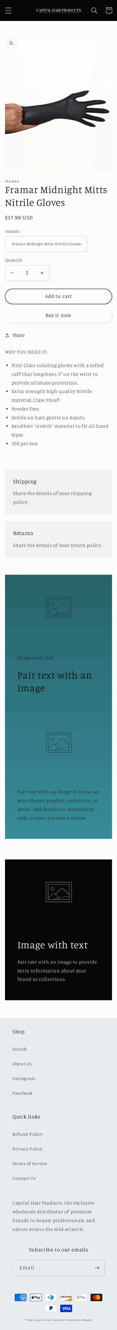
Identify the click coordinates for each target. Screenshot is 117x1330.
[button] (8, 10)
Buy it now (58, 315)
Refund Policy (27, 1134)
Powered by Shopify (79, 1320)
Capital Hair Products (49, 1320)
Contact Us (24, 1178)
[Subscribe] (97, 1267)
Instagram (23, 1078)
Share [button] (18, 335)
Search (19, 1049)
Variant (12, 231)
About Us (22, 1063)
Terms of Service (29, 1163)
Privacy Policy (27, 1148)
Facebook (22, 1093)
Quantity (13, 259)
